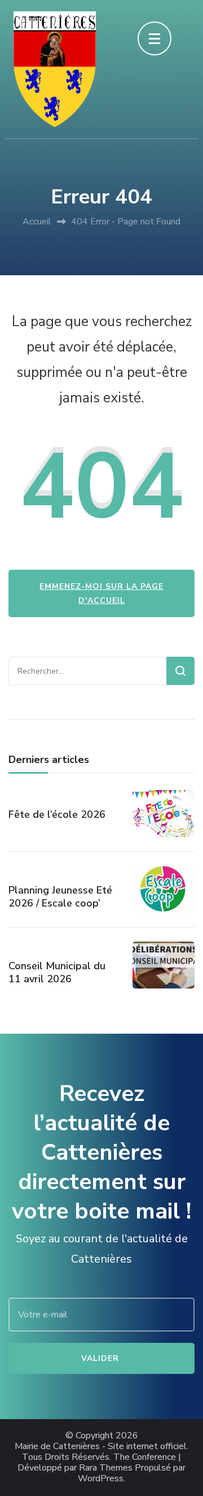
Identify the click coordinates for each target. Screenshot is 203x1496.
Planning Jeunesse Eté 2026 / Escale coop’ (60, 896)
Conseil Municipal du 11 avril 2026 (56, 972)
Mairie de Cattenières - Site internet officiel (101, 1446)
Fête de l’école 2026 (56, 814)
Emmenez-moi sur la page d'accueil (101, 593)
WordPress (100, 1478)
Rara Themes (106, 1468)
